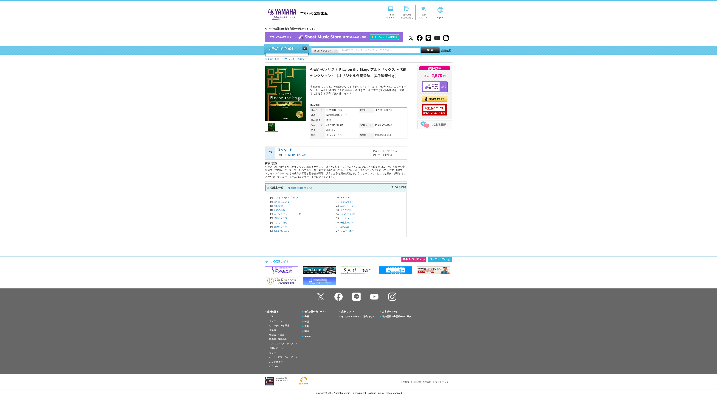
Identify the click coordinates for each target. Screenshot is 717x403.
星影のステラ (280, 218)
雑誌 (307, 321)
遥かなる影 (346, 210)
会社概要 (405, 382)
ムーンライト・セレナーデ (287, 214)
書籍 (307, 316)
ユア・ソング (347, 205)
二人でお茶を (280, 222)
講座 (307, 331)
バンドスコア (276, 362)
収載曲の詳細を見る (298, 188)
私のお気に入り (281, 230)
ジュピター (346, 218)
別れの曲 (344, 226)
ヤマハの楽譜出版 (297, 14)
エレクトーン (276, 321)
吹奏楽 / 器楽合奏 (278, 339)
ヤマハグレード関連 (279, 325)
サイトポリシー (443, 382)
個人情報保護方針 (422, 382)
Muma (308, 336)
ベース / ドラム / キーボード (283, 357)
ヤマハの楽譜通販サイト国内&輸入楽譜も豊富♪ (334, 37)
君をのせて (346, 201)
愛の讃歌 (278, 205)
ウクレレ (273, 366)
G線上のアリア (348, 222)
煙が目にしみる (281, 201)
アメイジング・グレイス (286, 197)
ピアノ (272, 316)
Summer (344, 197)
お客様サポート (390, 311)
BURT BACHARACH (296, 155)
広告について (348, 311)
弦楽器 (272, 330)
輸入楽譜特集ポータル (316, 311)
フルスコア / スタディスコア (283, 343)
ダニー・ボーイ (348, 230)
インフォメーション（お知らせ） (358, 316)
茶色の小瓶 (279, 210)
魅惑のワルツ (280, 226)
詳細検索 (446, 50)
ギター (272, 353)
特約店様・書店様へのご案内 (396, 316)
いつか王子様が (348, 214)
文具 (307, 326)
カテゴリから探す (281, 48)
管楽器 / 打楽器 (276, 334)
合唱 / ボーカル (276, 348)
